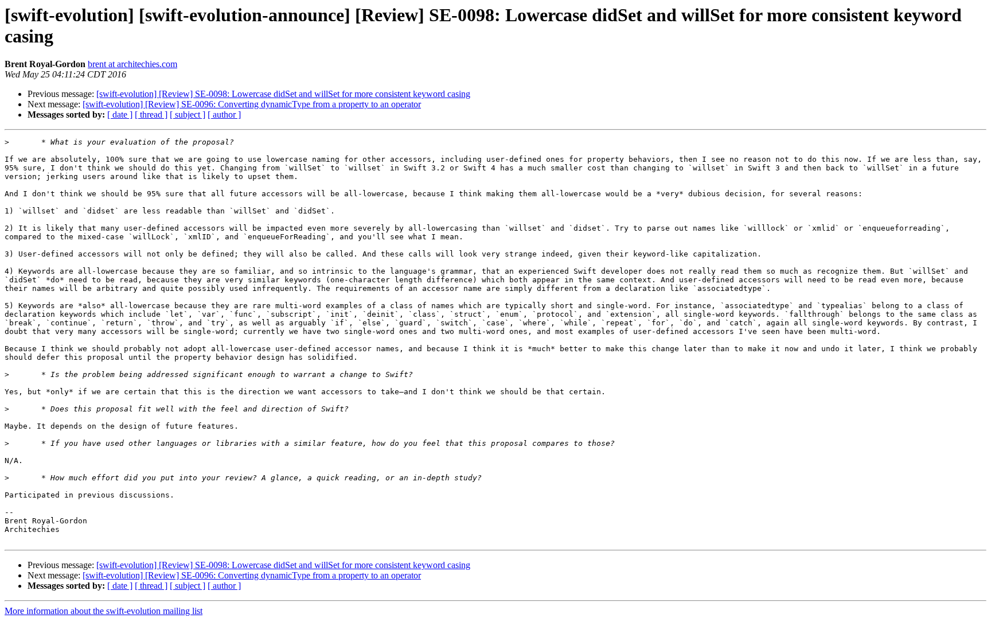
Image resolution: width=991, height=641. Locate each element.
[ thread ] (151, 114)
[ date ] (119, 114)
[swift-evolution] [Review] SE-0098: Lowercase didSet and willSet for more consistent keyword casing (283, 94)
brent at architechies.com (132, 64)
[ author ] (224, 114)
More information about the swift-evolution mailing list (103, 611)
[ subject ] (187, 114)
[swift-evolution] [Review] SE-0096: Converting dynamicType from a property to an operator (252, 104)
